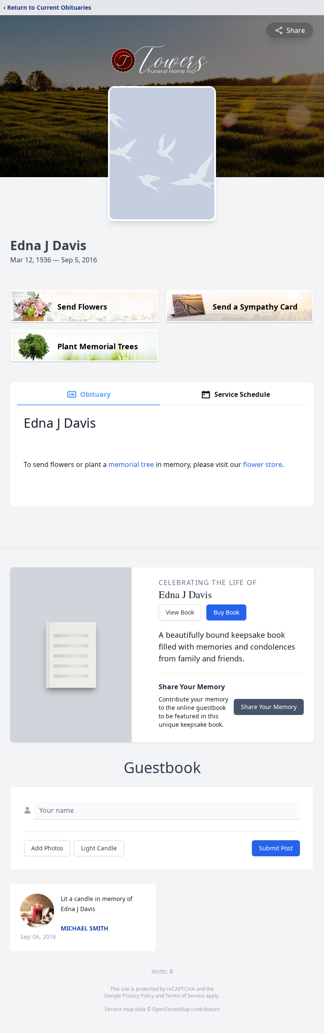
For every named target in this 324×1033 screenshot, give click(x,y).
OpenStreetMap (171, 1009)
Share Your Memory (269, 707)
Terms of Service (185, 995)
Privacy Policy (138, 995)
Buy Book (226, 612)
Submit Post (276, 848)
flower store (262, 464)
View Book (180, 612)
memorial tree (131, 464)
